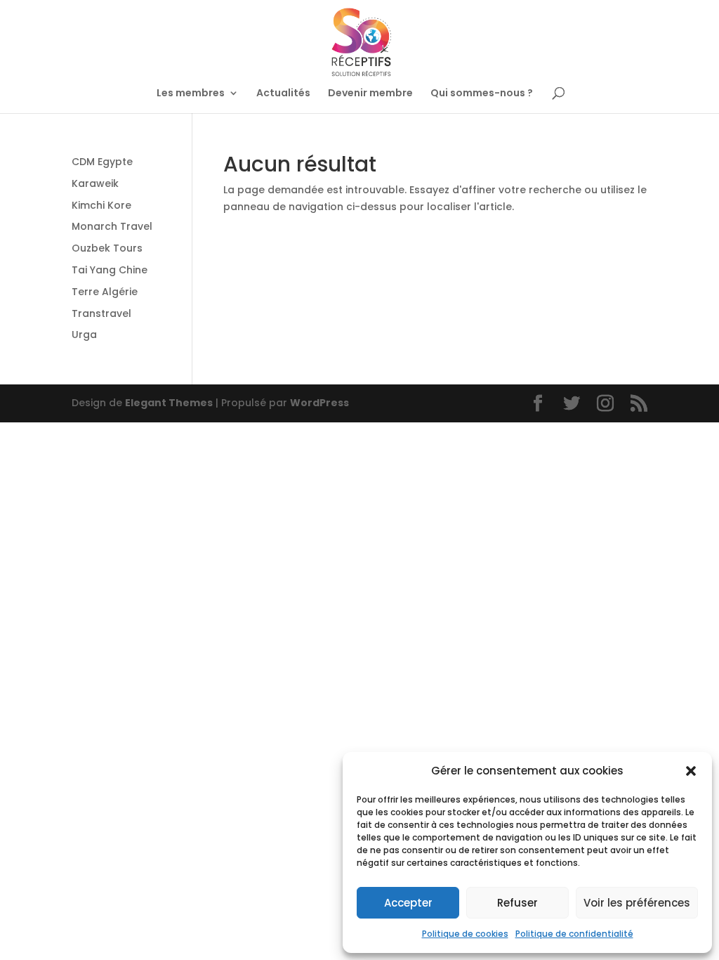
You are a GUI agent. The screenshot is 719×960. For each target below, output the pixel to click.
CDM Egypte (102, 162)
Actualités (283, 94)
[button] (691, 771)
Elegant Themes (169, 403)
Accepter (408, 902)
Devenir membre (370, 94)
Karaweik (95, 183)
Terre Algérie (105, 292)
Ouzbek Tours (107, 248)
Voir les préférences (636, 902)
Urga (84, 334)
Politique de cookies (465, 934)
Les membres (191, 94)
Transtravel (101, 313)
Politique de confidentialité (574, 934)
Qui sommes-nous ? (481, 94)
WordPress (319, 403)
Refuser (517, 902)
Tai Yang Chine (109, 270)
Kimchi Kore (101, 205)
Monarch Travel (112, 226)
